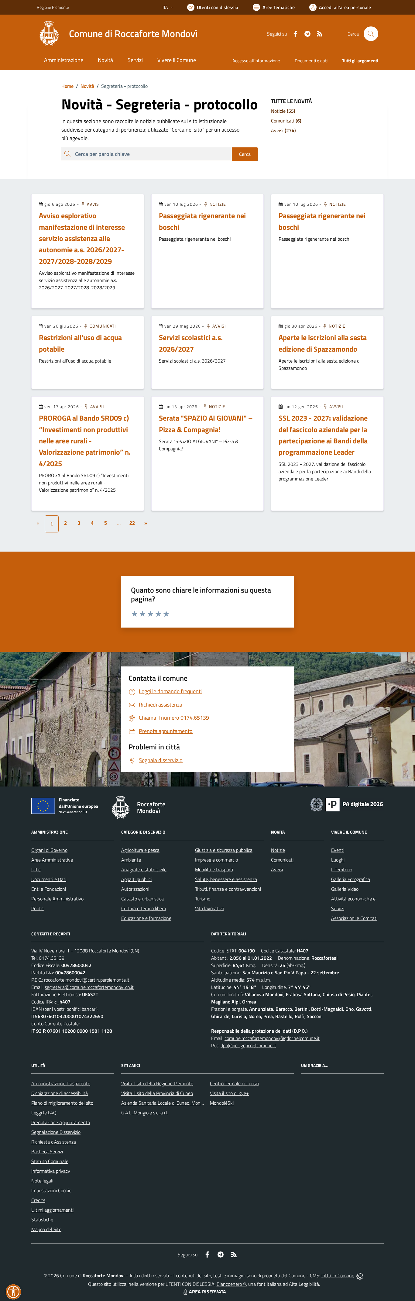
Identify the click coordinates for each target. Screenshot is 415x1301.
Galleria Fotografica (350, 879)
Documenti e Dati (48, 879)
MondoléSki (222, 1103)
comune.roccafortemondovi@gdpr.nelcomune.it (272, 1038)
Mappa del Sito (46, 1229)
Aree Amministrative (52, 859)
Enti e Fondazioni (48, 889)
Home (67, 86)
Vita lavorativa (209, 908)
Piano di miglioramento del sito (62, 1103)
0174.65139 (51, 958)
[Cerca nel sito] (371, 33)
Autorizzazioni (135, 889)
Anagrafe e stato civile (143, 869)
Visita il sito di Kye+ (229, 1093)
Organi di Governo (49, 850)
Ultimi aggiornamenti (52, 1209)
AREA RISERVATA (207, 1291)
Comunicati (102, 326)
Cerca (245, 154)
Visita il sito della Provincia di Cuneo (157, 1093)
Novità (85, 86)
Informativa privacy (50, 1171)
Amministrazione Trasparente (60, 1083)
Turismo (202, 898)
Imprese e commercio (216, 859)
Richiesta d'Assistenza (53, 1141)
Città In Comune (337, 1275)
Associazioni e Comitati (354, 918)
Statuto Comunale (49, 1161)
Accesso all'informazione (256, 60)
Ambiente (131, 859)
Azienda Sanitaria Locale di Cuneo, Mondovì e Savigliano (177, 1103)
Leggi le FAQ (44, 1112)
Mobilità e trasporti (214, 869)
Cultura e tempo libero (143, 908)
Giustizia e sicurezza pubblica (223, 850)
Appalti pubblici (136, 879)
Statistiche (42, 1219)
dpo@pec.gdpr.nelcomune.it (248, 1045)
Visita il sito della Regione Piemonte (157, 1083)
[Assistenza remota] (360, 1275)
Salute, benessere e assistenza (226, 879)
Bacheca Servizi (47, 1151)
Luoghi (338, 859)
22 (132, 523)
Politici (37, 908)
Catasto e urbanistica (142, 898)
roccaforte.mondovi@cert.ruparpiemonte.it (86, 979)
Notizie (217, 204)
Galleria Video (344, 889)
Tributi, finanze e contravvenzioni (228, 889)
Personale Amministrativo (57, 898)
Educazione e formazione (146, 918)
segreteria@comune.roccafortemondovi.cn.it (89, 987)
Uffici (36, 869)
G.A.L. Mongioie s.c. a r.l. (144, 1112)
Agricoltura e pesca (140, 850)
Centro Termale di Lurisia (234, 1083)
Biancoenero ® (231, 1284)
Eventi (337, 850)
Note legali (42, 1180)
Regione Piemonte (53, 7)
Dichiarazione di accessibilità (59, 1093)
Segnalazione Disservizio (56, 1132)
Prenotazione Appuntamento (60, 1122)
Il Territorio (341, 869)
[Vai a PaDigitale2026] (347, 803)
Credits (38, 1200)
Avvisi (93, 204)
